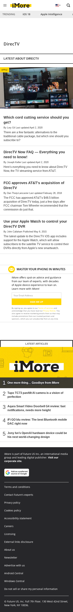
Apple (4, 69)
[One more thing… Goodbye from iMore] (36, 367)
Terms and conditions (17, 487)
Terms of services (46, 308)
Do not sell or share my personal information (31, 589)
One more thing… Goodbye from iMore (33, 382)
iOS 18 (26, 14)
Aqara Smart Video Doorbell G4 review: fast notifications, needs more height (36, 408)
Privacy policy (12, 502)
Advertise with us (14, 565)
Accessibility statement (18, 518)
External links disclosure (18, 542)
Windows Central (14, 581)
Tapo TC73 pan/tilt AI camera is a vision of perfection (35, 394)
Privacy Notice (49, 310)
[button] (68, 5)
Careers (8, 526)
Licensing (9, 534)
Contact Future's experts (18, 494)
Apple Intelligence (51, 14)
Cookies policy (12, 510)
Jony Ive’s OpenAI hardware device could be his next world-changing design (37, 434)
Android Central (13, 573)
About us (9, 549)
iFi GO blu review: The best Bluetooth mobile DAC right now (37, 421)
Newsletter (10, 557)
